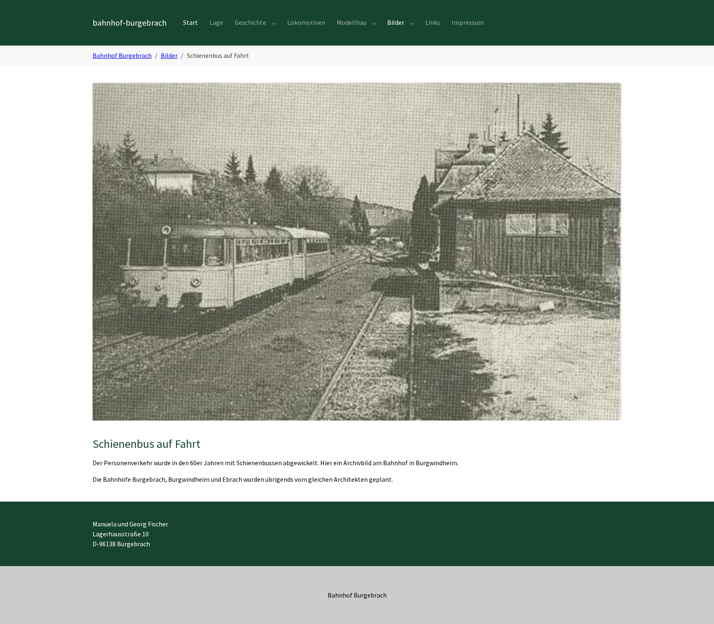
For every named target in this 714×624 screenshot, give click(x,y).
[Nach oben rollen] (696, 606)
